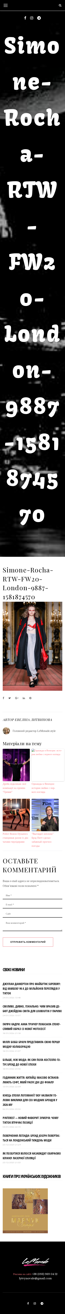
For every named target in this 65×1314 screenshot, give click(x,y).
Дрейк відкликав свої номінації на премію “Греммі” (14, 788)
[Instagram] (31, 18)
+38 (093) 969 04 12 (44, 1274)
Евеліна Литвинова (33, 719)
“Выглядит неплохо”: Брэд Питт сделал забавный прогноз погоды (43, 840)
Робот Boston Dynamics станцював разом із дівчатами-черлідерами (16, 838)
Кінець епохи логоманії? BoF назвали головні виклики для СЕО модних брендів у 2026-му (30, 1100)
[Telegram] (39, 18)
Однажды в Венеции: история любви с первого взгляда (43, 788)
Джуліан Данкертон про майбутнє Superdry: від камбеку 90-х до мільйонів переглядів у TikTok (32, 988)
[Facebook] (25, 18)
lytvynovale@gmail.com (35, 1278)
